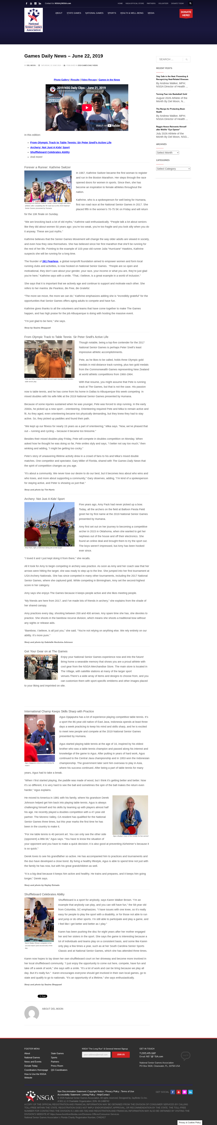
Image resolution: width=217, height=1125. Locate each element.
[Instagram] (35, 3)
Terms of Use (127, 1091)
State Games (57, 1053)
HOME (120, 3)
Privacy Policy (112, 1091)
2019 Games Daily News (88, 65)
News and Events (32, 1061)
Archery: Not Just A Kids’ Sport (50, 147)
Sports (54, 1057)
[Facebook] (26, 3)
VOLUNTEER (163, 3)
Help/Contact (103, 1094)
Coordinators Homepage (36, 1070)
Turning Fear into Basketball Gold (171, 94)
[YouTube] (31, 3)
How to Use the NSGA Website (35, 1076)
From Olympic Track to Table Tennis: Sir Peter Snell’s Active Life (70, 142)
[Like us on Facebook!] (172, 1092)
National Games (32, 1057)
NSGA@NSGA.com (63, 3)
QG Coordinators (59, 1070)
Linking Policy (88, 1094)
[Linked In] (40, 3)
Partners (55, 1061)
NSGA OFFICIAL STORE (135, 3)
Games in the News (109, 80)
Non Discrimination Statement (72, 1091)
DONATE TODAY (177, 3)
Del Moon (31, 65)
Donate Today (31, 1066)
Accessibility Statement (69, 1094)
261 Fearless (50, 261)
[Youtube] (178, 1092)
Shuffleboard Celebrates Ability (50, 152)
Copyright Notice (96, 1091)
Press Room (57, 1066)
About (27, 1053)
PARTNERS (151, 3)
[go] (186, 59)
